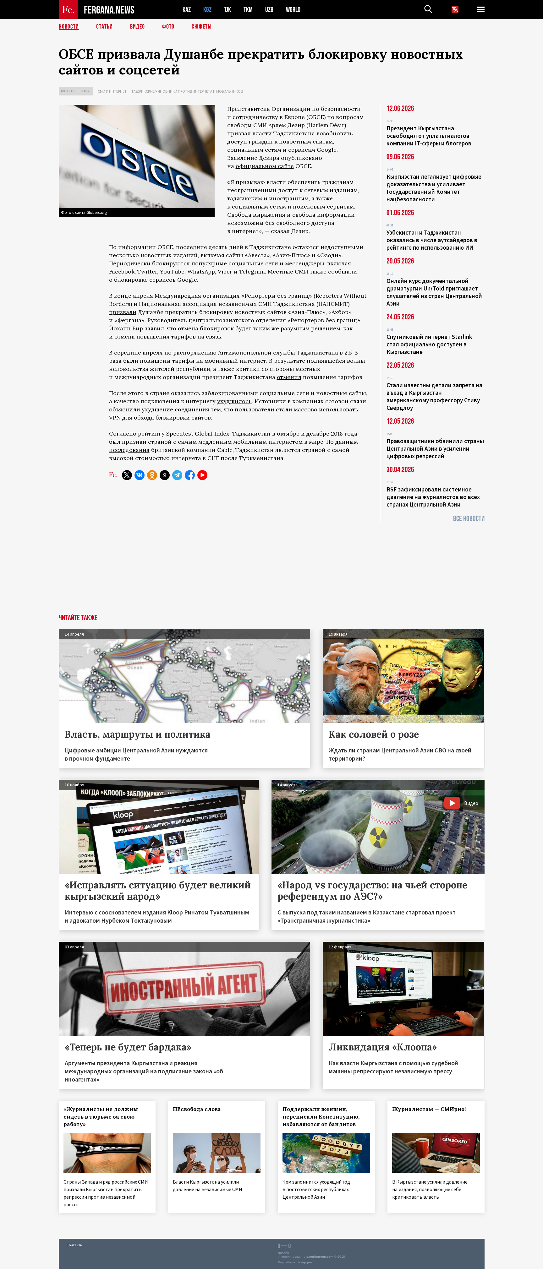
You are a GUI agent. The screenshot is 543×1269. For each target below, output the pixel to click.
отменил (289, 377)
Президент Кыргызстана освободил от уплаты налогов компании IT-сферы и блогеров (429, 135)
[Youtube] (202, 475)
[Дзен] (165, 475)
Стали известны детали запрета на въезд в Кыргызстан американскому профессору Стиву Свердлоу (434, 396)
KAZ (187, 10)
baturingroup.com (319, 1256)
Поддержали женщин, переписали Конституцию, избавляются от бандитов (320, 1117)
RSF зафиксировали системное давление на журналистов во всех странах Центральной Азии (433, 496)
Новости (69, 27)
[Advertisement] (271, 567)
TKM (248, 10)
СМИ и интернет (112, 91)
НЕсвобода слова (197, 1109)
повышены (155, 360)
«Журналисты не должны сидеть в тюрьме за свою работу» (100, 1117)
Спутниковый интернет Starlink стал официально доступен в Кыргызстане (429, 344)
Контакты (75, 1245)
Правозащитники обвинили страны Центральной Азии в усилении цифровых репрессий (435, 448)
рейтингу (151, 433)
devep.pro (304, 1262)
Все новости (469, 518)
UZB (269, 10)
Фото (168, 27)
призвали (122, 312)
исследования (129, 449)
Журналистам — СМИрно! (429, 1109)
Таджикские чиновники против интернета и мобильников (187, 91)
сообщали (342, 271)
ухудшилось (234, 401)
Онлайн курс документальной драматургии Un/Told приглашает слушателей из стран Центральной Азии (434, 292)
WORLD (293, 10)
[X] (127, 475)
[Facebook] (190, 475)
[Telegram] (177, 475)
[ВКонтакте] (139, 475)
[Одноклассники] (152, 475)
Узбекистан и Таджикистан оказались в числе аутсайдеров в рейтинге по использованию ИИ (432, 240)
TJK (227, 10)
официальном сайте (265, 166)
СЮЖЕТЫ (202, 27)
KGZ (207, 10)
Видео (137, 27)
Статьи (104, 27)
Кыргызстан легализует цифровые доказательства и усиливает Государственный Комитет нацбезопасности (434, 188)
